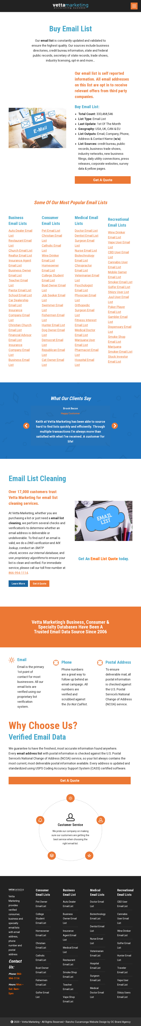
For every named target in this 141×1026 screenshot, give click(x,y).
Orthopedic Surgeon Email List (84, 310)
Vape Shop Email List (69, 999)
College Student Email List (41, 918)
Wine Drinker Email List (124, 933)
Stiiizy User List (118, 292)
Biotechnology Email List (98, 916)
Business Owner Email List (70, 918)
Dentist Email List (86, 235)
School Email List (20, 295)
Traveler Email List (122, 970)
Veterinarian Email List (97, 953)
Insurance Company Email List (19, 315)
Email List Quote (104, 558)
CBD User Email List (122, 904)
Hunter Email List (53, 325)
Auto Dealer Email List (69, 904)
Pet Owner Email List (41, 904)
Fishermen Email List (41, 982)
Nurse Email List (86, 250)
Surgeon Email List (95, 978)
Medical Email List (70, 949)
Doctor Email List (86, 230)
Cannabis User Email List (123, 918)
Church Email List (20, 250)
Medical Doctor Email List (97, 992)
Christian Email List (41, 945)
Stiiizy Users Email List (124, 994)
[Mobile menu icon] (134, 6)
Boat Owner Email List (42, 970)
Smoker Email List (120, 282)
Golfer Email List (119, 287)
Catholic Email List (41, 957)
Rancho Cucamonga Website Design (86, 1021)
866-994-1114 (18, 573)
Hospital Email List (95, 965)
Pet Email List (51, 230)
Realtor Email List (20, 255)
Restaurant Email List (69, 962)
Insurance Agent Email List (69, 935)
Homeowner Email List (42, 933)
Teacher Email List (68, 987)
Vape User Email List (122, 982)
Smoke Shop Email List (70, 974)
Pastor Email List (20, 290)
